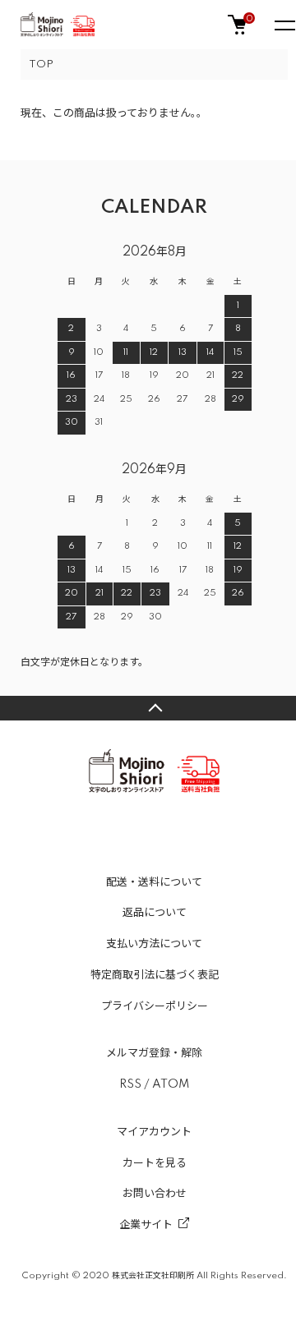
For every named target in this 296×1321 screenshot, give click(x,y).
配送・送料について (154, 882)
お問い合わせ (155, 1193)
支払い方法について (154, 944)
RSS (130, 1084)
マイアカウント (154, 1132)
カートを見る (155, 1163)
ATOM (170, 1084)
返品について (155, 912)
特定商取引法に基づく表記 (154, 975)
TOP (41, 64)
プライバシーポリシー (154, 1006)
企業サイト (146, 1225)
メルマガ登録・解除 (154, 1053)
